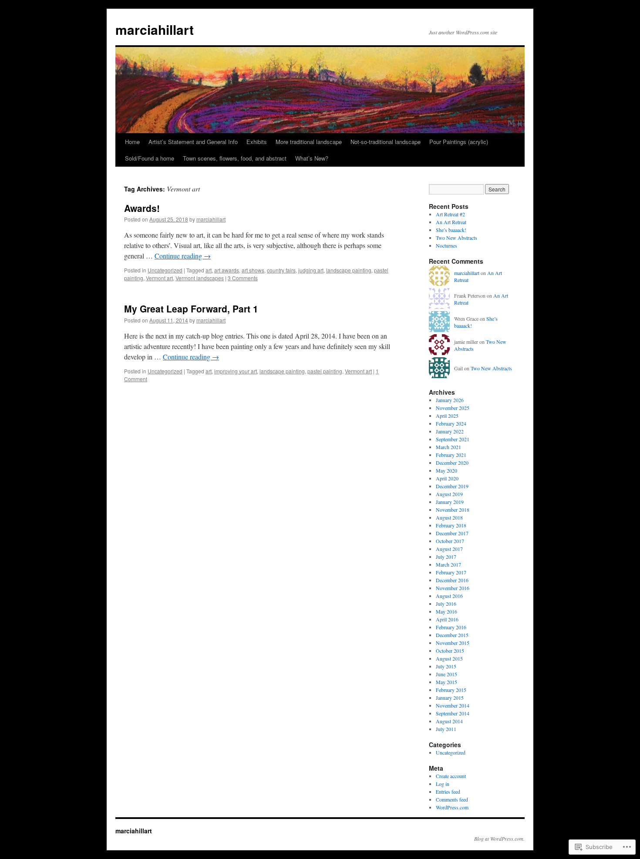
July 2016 (446, 603)
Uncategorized (165, 270)
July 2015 (446, 666)
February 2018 (451, 525)
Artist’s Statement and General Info (193, 142)
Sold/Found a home (149, 158)
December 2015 (452, 634)
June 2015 (446, 674)
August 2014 (449, 721)
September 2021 (452, 439)
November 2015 (452, 642)
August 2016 (449, 595)
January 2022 (450, 431)
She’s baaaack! (451, 229)
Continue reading (183, 255)
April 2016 (447, 619)
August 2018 (449, 517)
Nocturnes (446, 245)
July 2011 (446, 728)
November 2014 (452, 705)
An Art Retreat (451, 221)
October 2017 (450, 540)
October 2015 (450, 650)
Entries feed (448, 791)
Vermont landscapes (199, 278)
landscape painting (348, 270)
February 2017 (451, 572)
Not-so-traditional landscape (385, 142)
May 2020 (446, 470)
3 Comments (243, 278)
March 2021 (448, 446)
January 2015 (450, 697)
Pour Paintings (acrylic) (458, 142)
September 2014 (452, 713)
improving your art (235, 371)
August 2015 (449, 658)
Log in (442, 783)
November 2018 (452, 509)
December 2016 (452, 580)
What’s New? (311, 158)
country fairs (281, 270)
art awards (226, 270)
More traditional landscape (309, 142)
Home (132, 142)
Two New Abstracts (456, 237)
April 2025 (447, 415)
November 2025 (452, 407)
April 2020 (447, 478)
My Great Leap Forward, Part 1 (191, 308)
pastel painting (324, 371)
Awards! (142, 208)
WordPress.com (452, 807)
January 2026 (450, 399)
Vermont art (159, 278)
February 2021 (451, 454)
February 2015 (451, 689)
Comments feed (452, 799)
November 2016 (452, 587)
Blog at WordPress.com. (499, 838)
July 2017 (446, 556)
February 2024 (451, 423)
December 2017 (452, 533)
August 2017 (449, 548)
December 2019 (452, 486)
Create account (451, 775)
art (208, 270)
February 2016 (451, 627)
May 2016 (446, 611)
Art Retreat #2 (450, 214)
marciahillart (154, 29)
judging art (310, 270)
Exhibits (256, 142)
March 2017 (448, 564)
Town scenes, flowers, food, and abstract (234, 158)
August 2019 (449, 493)
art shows (253, 270)
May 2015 (446, 681)
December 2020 (452, 462)
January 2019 (450, 501)
